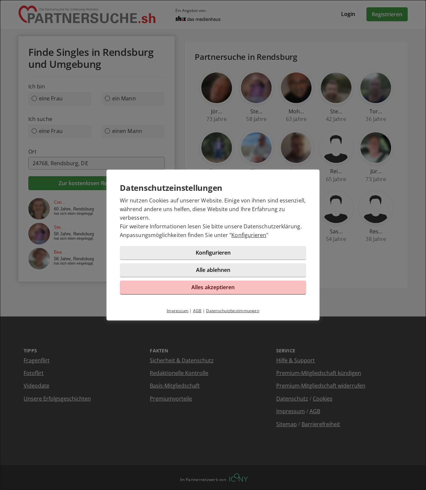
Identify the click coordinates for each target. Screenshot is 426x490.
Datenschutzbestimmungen (232, 310)
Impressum (177, 310)
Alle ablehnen (213, 270)
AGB (197, 310)
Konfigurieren (248, 235)
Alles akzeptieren (213, 287)
